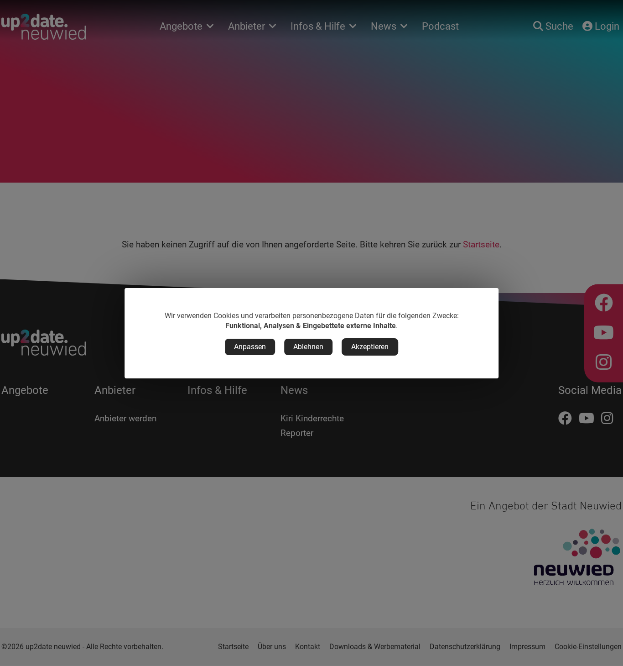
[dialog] (311, 333)
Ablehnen (308, 346)
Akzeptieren (370, 346)
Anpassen (250, 346)
